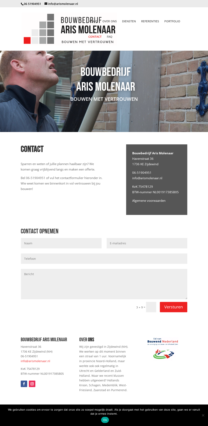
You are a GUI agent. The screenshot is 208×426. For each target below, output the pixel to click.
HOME (92, 21)
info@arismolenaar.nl (147, 178)
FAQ (109, 37)
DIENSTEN (129, 21)
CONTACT (95, 37)
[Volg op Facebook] (24, 384)
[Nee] (203, 415)
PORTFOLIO (172, 21)
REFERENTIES (150, 21)
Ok (105, 420)
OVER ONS (109, 21)
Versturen (173, 307)
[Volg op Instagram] (32, 384)
